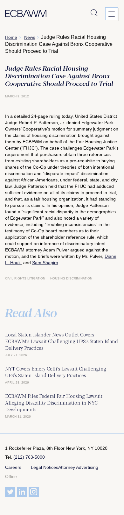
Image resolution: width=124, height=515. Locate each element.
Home (11, 37)
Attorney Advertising (78, 467)
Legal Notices (44, 467)
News (29, 37)
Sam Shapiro (45, 262)
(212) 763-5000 (29, 457)
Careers (13, 467)
